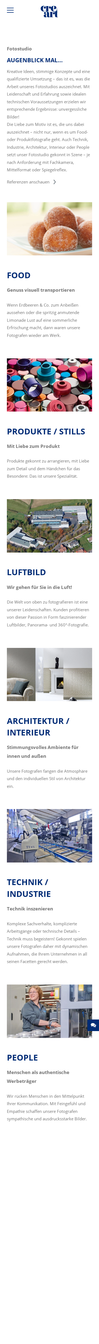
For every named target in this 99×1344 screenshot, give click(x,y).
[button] (93, 1025)
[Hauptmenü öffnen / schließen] (11, 11)
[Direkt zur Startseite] (49, 13)
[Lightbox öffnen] (49, 253)
